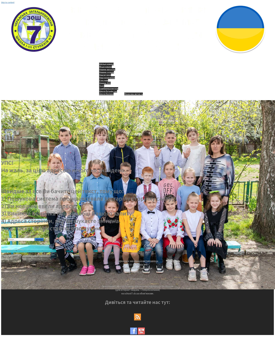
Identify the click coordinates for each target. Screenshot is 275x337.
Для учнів (103, 80)
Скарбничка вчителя (108, 88)
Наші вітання (105, 75)
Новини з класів (106, 72)
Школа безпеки (106, 94)
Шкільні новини (106, 64)
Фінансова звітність (133, 94)
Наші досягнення (107, 77)
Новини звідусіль (107, 69)
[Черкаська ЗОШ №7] (137, 55)
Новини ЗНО (105, 83)
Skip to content (7, 2)
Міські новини (105, 66)
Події (101, 85)
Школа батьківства (108, 91)
